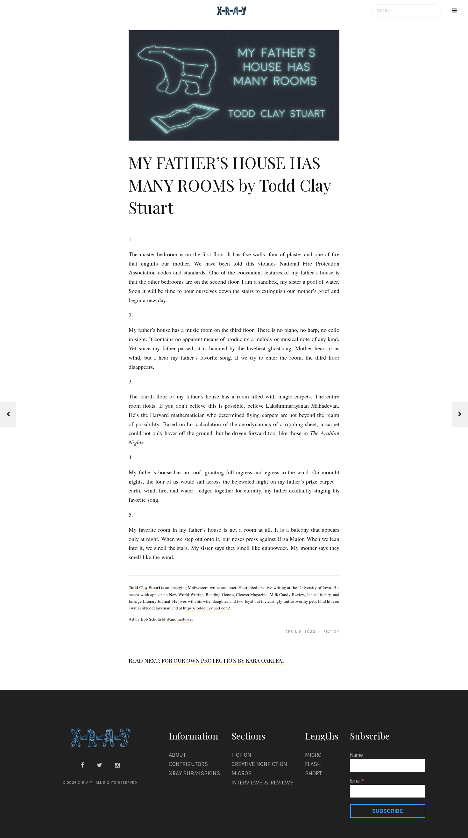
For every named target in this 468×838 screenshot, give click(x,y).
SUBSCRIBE (387, 811)
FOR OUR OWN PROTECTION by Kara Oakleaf (223, 660)
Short (313, 773)
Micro (313, 754)
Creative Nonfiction (259, 764)
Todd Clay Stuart (144, 587)
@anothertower (179, 619)
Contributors (188, 764)
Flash (313, 764)
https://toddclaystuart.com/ (206, 608)
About (177, 754)
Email (356, 780)
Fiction (241, 754)
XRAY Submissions (194, 773)
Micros (241, 773)
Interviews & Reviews (262, 782)
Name (356, 755)
